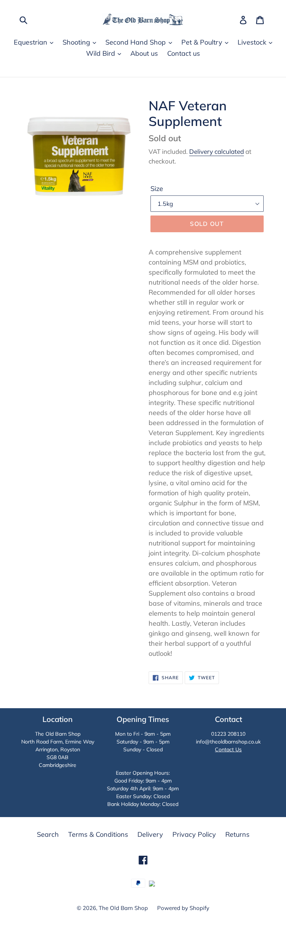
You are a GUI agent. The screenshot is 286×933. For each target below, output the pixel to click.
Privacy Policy (194, 834)
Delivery (150, 834)
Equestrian (31, 42)
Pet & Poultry (202, 42)
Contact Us (228, 749)
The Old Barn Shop (123, 907)
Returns (237, 834)
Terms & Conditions (98, 834)
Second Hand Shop (136, 42)
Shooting (77, 42)
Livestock (253, 42)
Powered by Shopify (183, 907)
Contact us (183, 53)
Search (48, 834)
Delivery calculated (216, 151)
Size (156, 188)
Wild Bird (101, 53)
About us (144, 53)
